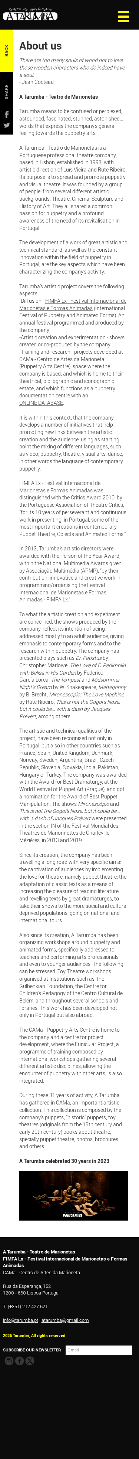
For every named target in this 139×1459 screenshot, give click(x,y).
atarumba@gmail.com (65, 1320)
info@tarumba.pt (20, 1320)
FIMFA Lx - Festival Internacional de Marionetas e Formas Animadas (72, 304)
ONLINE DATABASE (41, 402)
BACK (6, 51)
